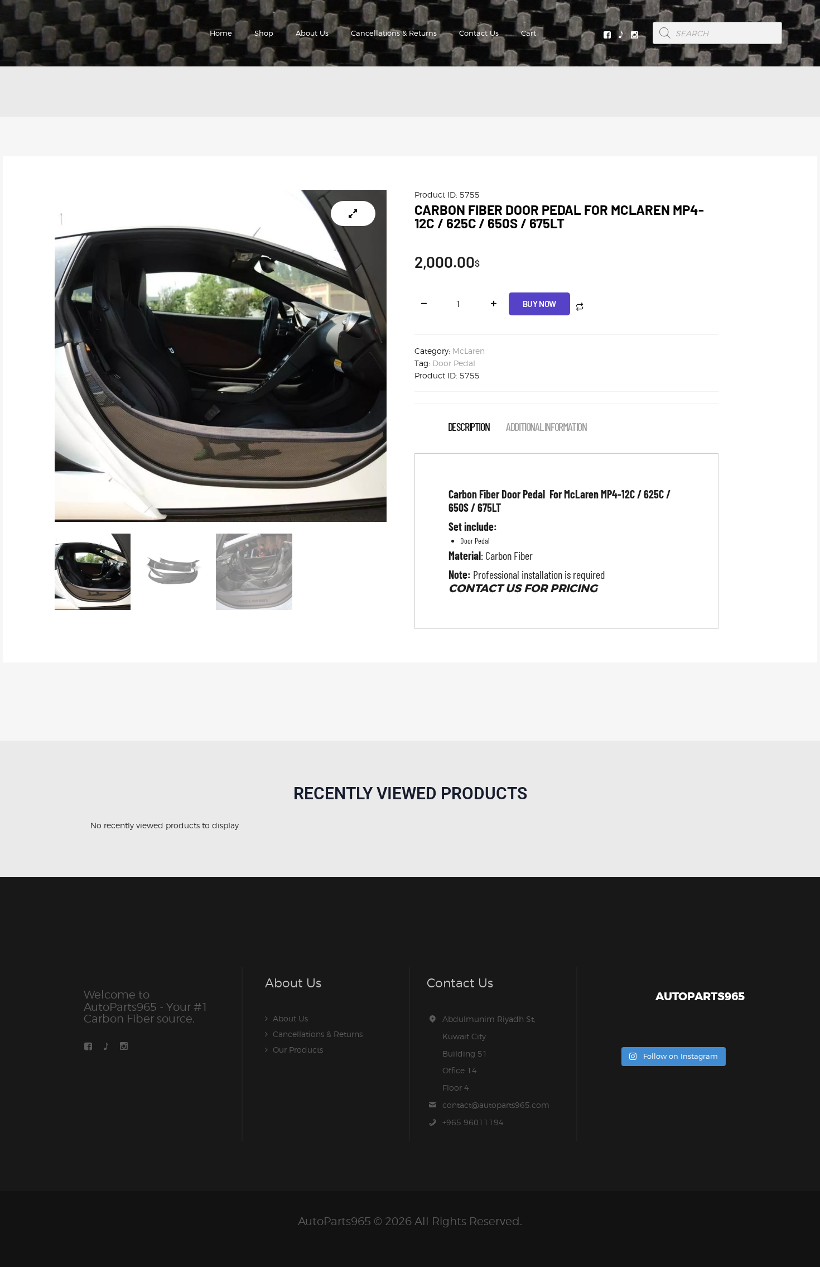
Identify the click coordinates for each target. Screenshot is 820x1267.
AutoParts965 (334, 1221)
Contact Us (479, 32)
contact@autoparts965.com (495, 1105)
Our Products (298, 1049)
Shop (263, 32)
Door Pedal (453, 363)
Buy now (539, 304)
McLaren (468, 351)
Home (221, 32)
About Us (312, 32)
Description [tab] (469, 426)
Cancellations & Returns (394, 32)
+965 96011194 (473, 1122)
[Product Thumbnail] (353, 213)
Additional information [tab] (546, 426)
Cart (528, 32)
